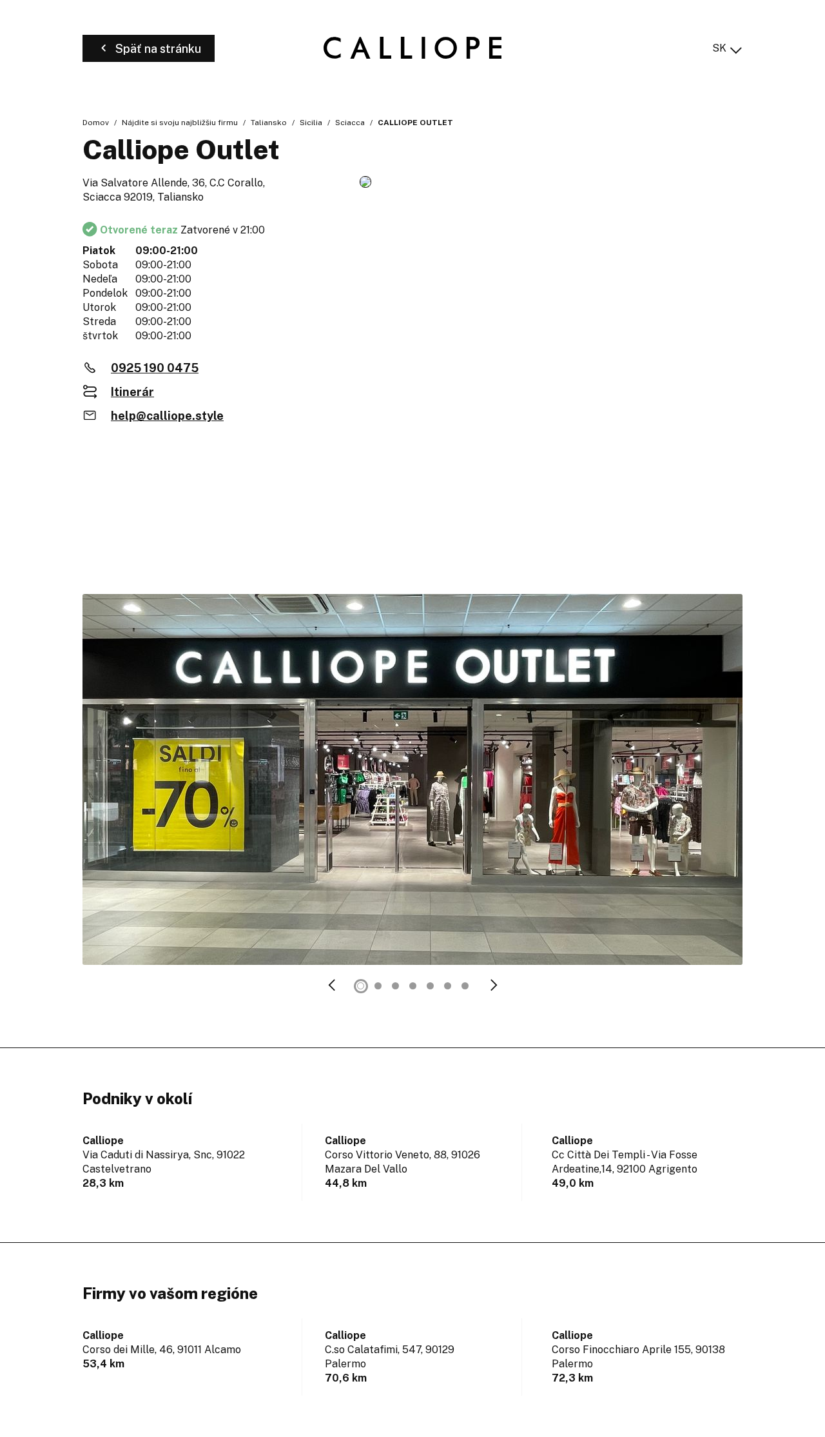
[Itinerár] (551, 183)
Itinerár (132, 392)
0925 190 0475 (155, 368)
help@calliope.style (167, 415)
